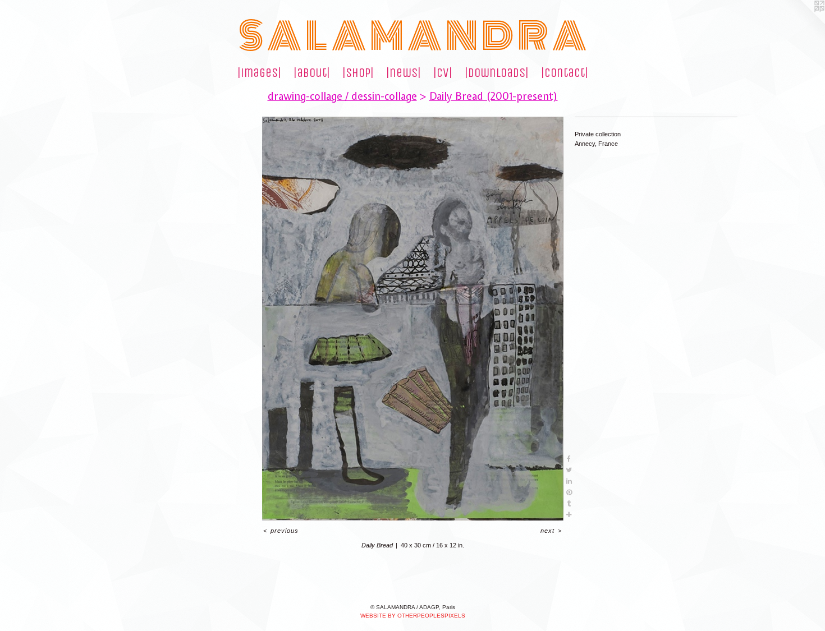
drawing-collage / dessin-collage (342, 96)
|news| (403, 73)
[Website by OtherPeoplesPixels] (802, 22)
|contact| (564, 73)
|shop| (358, 73)
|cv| (442, 73)
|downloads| (497, 73)
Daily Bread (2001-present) (493, 96)
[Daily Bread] (412, 319)
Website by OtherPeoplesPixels (412, 615)
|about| (312, 73)
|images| (259, 73)
